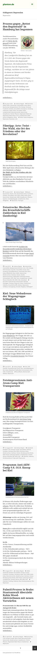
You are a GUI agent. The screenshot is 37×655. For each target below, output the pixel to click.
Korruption (19, 110)
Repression (6, 119)
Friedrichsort (27, 283)
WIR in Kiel (17, 280)
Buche (11, 194)
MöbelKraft (9, 273)
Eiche (25, 194)
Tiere (17, 115)
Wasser (5, 117)
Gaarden (13, 270)
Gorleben (5, 451)
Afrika (8, 105)
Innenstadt (21, 271)
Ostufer (23, 275)
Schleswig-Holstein (25, 276)
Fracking (11, 283)
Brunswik (5, 281)
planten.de (8, 4)
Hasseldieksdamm (13, 271)
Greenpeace (24, 109)
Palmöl (12, 114)
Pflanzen (17, 114)
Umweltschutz (23, 115)
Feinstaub (28, 107)
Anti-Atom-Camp (25, 419)
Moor (20, 581)
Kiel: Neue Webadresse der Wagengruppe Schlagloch (17, 296)
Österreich (30, 103)
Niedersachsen (7, 275)
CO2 (19, 107)
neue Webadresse (9, 336)
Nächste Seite (34, 648)
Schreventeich (6, 278)
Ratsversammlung (7, 276)
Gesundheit (17, 109)
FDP (4, 270)
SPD (12, 278)
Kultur (24, 110)
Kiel (26, 271)
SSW (15, 278)
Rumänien (12, 119)
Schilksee (5, 287)
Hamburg (30, 109)
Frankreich (5, 109)
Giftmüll (29, 449)
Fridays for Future (18, 283)
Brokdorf (5, 449)
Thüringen (20, 200)
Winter (15, 117)
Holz (15, 195)
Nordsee (13, 275)
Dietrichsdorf (19, 281)
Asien (25, 105)
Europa (17, 449)
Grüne (24, 270)
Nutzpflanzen (6, 114)
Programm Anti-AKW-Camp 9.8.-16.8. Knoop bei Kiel (16, 467)
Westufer (9, 280)
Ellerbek (26, 281)
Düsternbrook (12, 281)
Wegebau (23, 287)
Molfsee (5, 373)
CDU (24, 268)
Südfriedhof (16, 276)
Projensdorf (15, 458)
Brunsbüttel (17, 572)
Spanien (5, 199)
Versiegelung (11, 287)
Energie (23, 107)
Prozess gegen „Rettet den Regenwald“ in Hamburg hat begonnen (18, 26)
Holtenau (5, 285)
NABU (17, 273)
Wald (28, 115)
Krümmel (22, 451)
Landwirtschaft (7, 112)
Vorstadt (18, 287)
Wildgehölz (10, 117)
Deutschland (20, 194)
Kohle (22, 195)
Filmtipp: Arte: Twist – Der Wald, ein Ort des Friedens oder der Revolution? (17, 130)
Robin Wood (12, 115)
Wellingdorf (29, 287)
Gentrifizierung (12, 368)
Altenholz (25, 456)
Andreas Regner (20, 103)
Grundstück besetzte (17, 356)
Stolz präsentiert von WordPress (11, 652)
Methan (20, 285)
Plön (33, 581)
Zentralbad (24, 280)
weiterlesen (7, 97)
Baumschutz (6, 107)
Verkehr (30, 278)
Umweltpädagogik (12, 199)
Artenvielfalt (20, 105)
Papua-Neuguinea (28, 117)
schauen (6, 506)
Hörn (28, 270)
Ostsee (18, 275)
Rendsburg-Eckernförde (27, 453)
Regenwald (23, 114)
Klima (14, 110)
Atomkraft (30, 448)
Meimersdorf (26, 372)
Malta (21, 117)
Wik (13, 280)
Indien (21, 574)
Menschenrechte (15, 112)
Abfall (4, 105)
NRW (18, 197)
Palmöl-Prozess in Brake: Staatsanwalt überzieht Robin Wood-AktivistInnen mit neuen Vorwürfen (18, 595)
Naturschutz (24, 112)
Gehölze (11, 109)
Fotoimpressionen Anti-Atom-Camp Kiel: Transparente (17, 382)
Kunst (29, 195)
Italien (11, 110)
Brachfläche (19, 372)
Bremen (20, 268)
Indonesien (6, 110)
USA (16, 119)
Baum (29, 105)
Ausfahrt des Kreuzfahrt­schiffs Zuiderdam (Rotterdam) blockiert (17, 249)
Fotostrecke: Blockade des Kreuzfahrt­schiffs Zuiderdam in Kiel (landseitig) (17, 211)
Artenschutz (13, 105)
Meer (14, 273)
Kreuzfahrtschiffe (12, 285)
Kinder (28, 574)
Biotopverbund (14, 107)
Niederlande (13, 197)
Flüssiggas (5, 283)
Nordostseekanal (7, 458)
